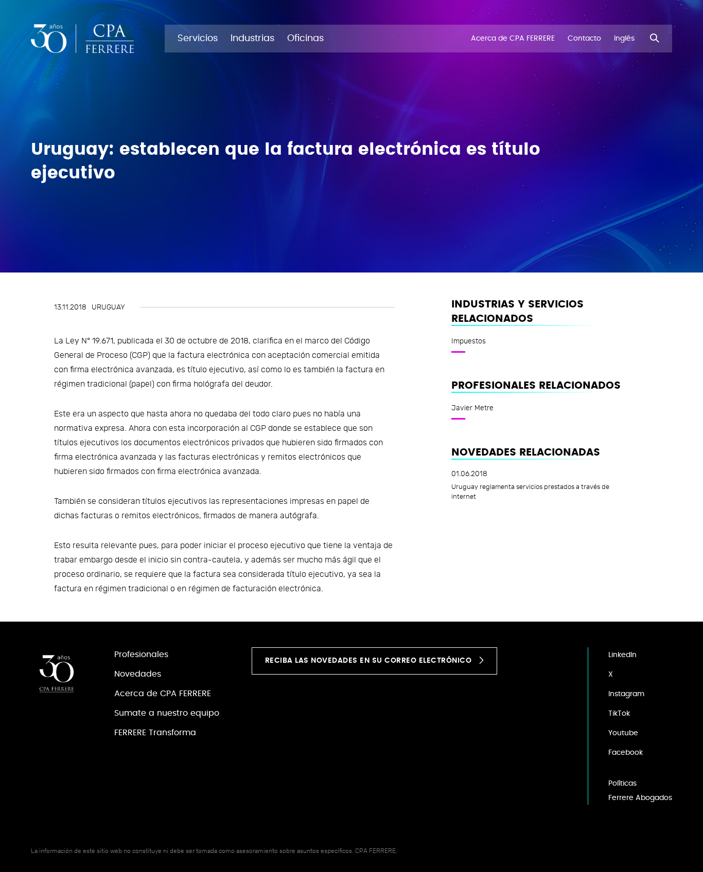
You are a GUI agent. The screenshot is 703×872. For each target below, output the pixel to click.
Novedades (137, 674)
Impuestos (468, 341)
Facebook (625, 752)
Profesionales (141, 654)
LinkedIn (622, 655)
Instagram (626, 694)
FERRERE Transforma (155, 733)
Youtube (623, 733)
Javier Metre (472, 408)
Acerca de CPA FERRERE (162, 693)
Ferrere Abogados (640, 798)
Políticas (622, 783)
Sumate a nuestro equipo (166, 713)
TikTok (619, 713)
